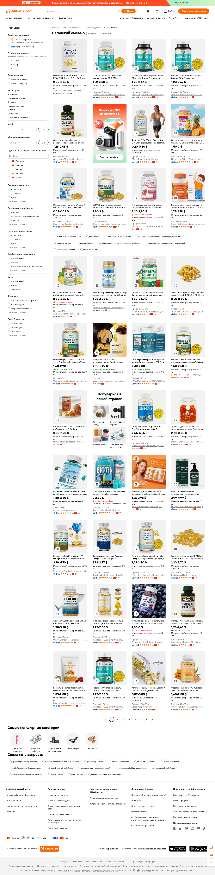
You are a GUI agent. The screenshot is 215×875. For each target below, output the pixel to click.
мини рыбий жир (86, 243)
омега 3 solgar (57, 774)
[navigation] (28, 374)
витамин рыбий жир (120, 762)
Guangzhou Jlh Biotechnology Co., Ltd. (70, 381)
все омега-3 (94, 237)
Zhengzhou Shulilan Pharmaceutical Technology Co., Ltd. (70, 571)
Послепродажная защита (60, 814)
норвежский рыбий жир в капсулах (106, 774)
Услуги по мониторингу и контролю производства (64, 821)
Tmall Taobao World (93, 862)
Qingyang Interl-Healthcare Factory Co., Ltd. (149, 94)
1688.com (77, 862)
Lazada (107, 862)
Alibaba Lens (21, 849)
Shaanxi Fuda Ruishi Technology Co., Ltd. (110, 224)
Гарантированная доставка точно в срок (64, 807)
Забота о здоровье (72, 27)
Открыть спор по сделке (143, 806)
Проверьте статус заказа (185, 806)
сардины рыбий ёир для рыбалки (132, 768)
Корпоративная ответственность (21, 806)
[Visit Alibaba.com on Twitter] (186, 828)
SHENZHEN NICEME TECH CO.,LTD (187, 442)
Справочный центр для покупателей (148, 795)
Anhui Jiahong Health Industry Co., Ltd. (70, 91)
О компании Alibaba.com (18, 789)
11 (146, 719)
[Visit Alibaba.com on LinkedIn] (181, 828)
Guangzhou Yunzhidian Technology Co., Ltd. (110, 381)
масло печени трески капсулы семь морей (166, 243)
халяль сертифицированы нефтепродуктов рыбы (160, 237)
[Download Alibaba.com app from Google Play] (199, 849)
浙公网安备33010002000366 (155, 870)
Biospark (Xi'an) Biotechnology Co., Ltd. (149, 445)
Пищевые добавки (93, 27)
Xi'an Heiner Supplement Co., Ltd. (68, 224)
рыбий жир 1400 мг (95, 762)
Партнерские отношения (185, 817)
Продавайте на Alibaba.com (186, 795)
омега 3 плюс (77, 774)
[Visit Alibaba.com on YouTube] (198, 828)
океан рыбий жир (90, 250)
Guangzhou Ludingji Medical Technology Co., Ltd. (149, 226)
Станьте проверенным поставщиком (190, 811)
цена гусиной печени (66, 250)
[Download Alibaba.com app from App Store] (177, 849)
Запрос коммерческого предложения (107, 804)
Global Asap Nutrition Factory (145, 159)
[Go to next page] (152, 719)
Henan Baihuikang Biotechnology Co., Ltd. (188, 224)
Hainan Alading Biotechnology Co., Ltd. (70, 442)
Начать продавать (181, 800)
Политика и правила (57, 828)
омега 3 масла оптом (146, 762)
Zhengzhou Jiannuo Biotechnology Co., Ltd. (110, 307)
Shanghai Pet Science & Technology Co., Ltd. (188, 506)
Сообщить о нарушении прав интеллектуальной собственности (147, 818)
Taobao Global (119, 862)
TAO (130, 862)
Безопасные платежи (58, 795)
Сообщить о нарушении (142, 825)
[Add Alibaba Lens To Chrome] (49, 849)
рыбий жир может (171, 762)
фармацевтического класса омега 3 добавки (121, 243)
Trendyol (139, 862)
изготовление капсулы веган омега (27, 774)
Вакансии (10, 811)
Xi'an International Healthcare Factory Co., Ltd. (110, 94)
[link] (211, 847)
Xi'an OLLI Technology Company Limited (70, 314)
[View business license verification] (134, 870)
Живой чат (136, 800)
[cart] (157, 11)
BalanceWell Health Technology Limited (188, 375)
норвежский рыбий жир (165, 768)
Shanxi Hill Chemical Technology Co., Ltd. (188, 311)
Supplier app (112, 849)
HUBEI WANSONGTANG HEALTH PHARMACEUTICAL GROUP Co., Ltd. (149, 381)
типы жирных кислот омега (119, 237)
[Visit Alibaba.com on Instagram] (192, 828)
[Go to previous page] (105, 719)
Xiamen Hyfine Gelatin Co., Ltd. (106, 510)
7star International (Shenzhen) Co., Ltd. (149, 506)
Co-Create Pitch (13, 800)
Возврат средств (139, 811)
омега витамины (64, 243)
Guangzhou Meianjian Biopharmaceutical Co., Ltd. (70, 159)
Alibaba (55, 27)
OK (43, 129)
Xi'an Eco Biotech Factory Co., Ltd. (186, 94)
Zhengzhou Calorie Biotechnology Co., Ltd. (188, 159)
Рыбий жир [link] (112, 27)
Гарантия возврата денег (59, 800)
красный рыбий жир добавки (24, 762)
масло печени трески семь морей (95, 768)
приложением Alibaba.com (152, 849)
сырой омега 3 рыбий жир (62, 768)
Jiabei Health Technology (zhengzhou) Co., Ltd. (149, 311)
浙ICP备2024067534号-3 (182, 870)
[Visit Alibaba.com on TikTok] (204, 828)
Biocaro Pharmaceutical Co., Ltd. (68, 510)
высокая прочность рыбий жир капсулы (62, 762)
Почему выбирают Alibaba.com (20, 795)
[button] (118, 11)
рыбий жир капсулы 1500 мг (69, 237)
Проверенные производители (104, 798)
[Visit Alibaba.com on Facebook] (175, 828)
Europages (150, 862)
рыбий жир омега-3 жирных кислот (27, 768)
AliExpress (65, 862)
